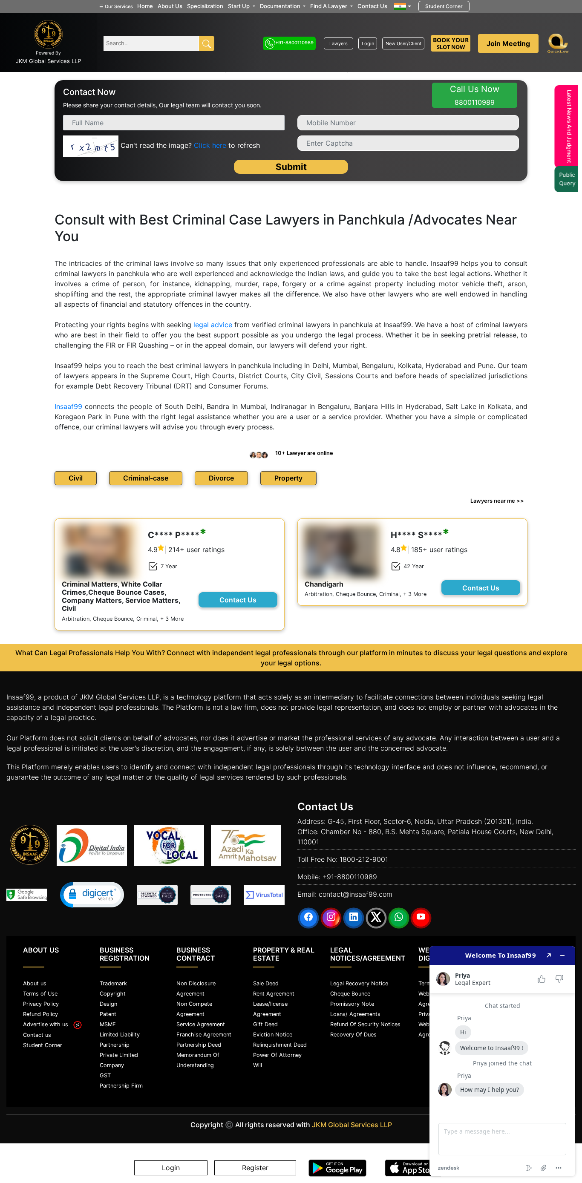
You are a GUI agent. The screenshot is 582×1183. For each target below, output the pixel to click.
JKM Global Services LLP (352, 1121)
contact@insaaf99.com (355, 891)
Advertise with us (48, 1021)
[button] (92, 892)
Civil (76, 475)
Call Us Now (474, 95)
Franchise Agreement (203, 1031)
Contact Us (372, 6)
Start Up (239, 6)
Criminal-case (145, 475)
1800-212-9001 (364, 856)
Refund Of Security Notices (365, 1021)
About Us (170, 6)
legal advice (212, 321)
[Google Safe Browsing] (26, 892)
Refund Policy (40, 1011)
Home (145, 6)
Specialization (205, 6)
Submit (291, 163)
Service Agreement (200, 1021)
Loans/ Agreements (355, 1011)
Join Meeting (508, 43)
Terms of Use (40, 990)
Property (288, 475)
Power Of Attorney (277, 1052)
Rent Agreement (273, 990)
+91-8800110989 (294, 43)
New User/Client (403, 43)
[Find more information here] (502, 1061)
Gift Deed (265, 1021)
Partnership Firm (121, 1082)
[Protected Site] (210, 892)
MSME (108, 1021)
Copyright (113, 990)
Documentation (281, 6)
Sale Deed (266, 980)
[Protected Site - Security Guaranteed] (264, 892)
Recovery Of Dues (353, 1031)
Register (255, 1168)
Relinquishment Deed (280, 1042)
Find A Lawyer (329, 6)
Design (108, 1001)
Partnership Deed (198, 1042)
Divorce (221, 475)
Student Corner (444, 6)
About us (34, 980)
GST (105, 1072)
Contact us (37, 1032)
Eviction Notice (272, 1031)
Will (257, 1062)
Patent (108, 1011)
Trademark (113, 980)
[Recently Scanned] (157, 892)
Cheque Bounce (350, 990)
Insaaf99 (68, 403)
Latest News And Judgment (572, 126)
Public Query (570, 179)
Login (368, 43)
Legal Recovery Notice (359, 980)
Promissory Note (352, 1001)
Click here (210, 145)
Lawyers (338, 43)
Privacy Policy (41, 1001)
